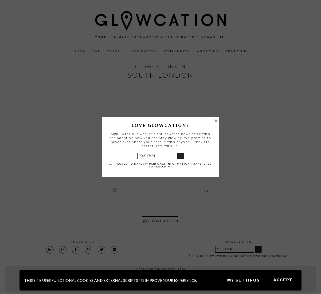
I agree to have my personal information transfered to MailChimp (163, 165)
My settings (243, 280)
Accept (282, 280)
